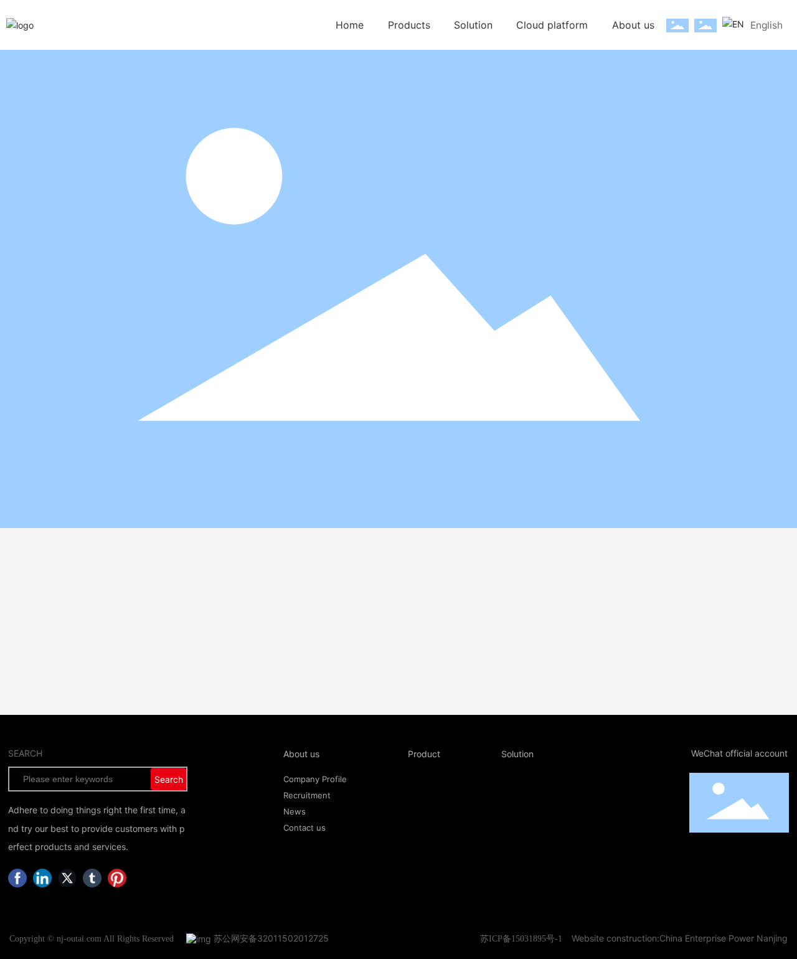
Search (168, 779)
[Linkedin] (42, 878)
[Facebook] (17, 878)
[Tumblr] (92, 878)
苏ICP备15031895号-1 (521, 938)
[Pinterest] (117, 878)
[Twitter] (67, 878)
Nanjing (772, 938)
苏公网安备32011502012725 (270, 938)
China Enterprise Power (706, 938)
